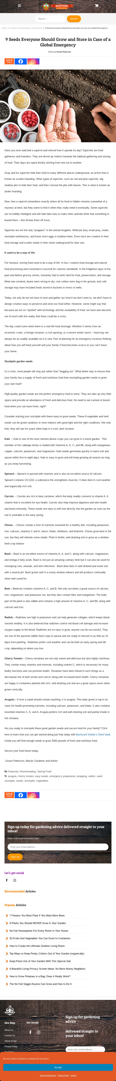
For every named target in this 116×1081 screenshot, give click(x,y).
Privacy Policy (63, 1075)
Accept (58, 1067)
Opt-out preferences (48, 1075)
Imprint (73, 1075)
